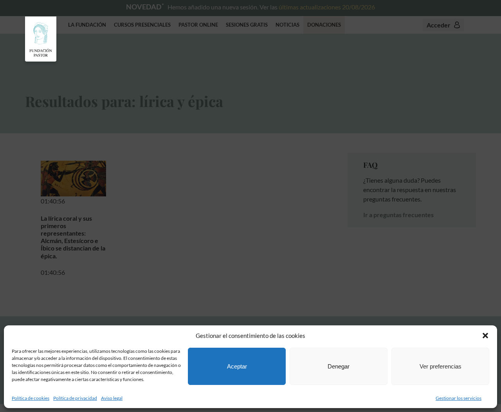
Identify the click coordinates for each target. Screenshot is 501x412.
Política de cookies (30, 398)
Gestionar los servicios (458, 398)
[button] (485, 335)
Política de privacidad (75, 398)
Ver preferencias (440, 366)
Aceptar (237, 366)
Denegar (339, 366)
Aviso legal (112, 398)
